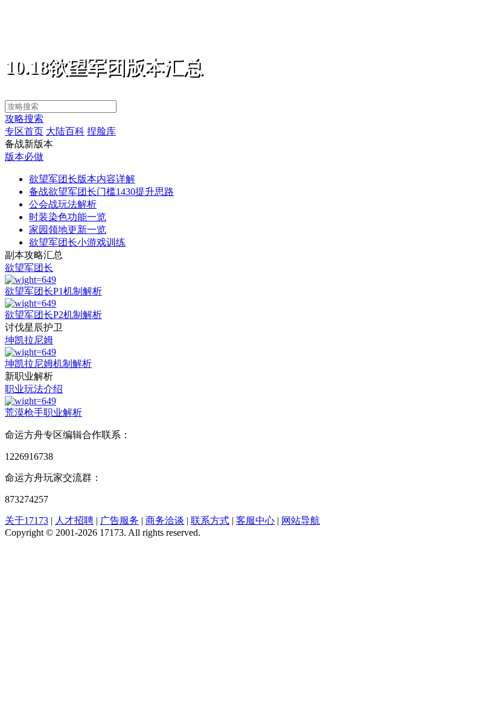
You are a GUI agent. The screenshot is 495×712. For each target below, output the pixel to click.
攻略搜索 (24, 118)
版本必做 (24, 156)
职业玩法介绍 (34, 389)
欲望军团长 (29, 267)
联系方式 (210, 520)
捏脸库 (101, 131)
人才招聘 (74, 520)
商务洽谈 (164, 520)
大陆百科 (65, 131)
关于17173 (26, 520)
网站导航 (300, 520)
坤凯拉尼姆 (29, 340)
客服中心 (255, 520)
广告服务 (119, 520)
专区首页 (24, 131)
